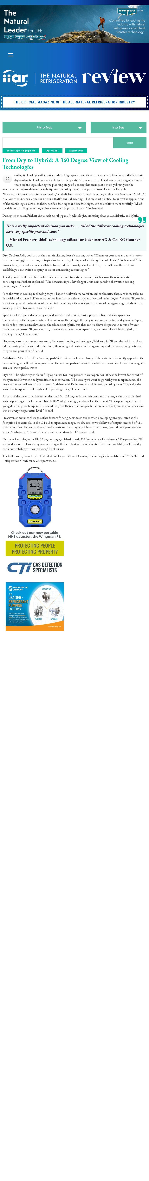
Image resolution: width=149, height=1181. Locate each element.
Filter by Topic (44, 127)
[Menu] (10, 55)
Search (129, 142)
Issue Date (118, 127)
